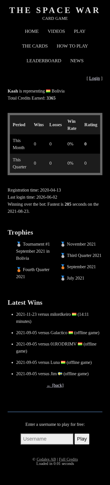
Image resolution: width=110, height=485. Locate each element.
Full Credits (68, 459)
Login (94, 78)
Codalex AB (46, 459)
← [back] (55, 385)
